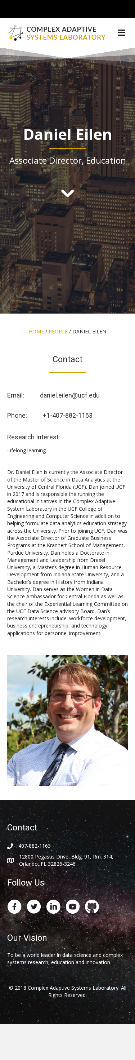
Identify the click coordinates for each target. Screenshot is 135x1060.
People (58, 331)
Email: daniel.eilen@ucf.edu (53, 395)
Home (36, 331)
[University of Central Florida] (54, 8)
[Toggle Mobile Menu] (127, 8)
